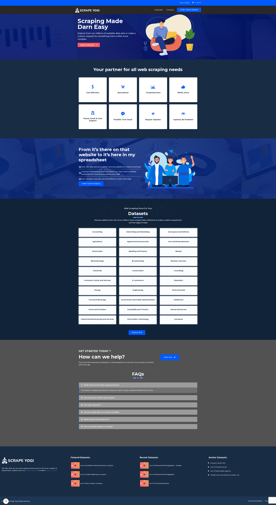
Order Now (168, 357)
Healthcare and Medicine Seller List (224, 475)
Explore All (136, 332)
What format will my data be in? (96, 419)
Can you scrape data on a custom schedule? (101, 412)
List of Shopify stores (218, 467)
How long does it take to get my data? (99, 398)
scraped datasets (32, 470)
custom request (51, 470)
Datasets (158, 10)
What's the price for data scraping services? (101, 385)
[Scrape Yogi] (89, 10)
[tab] (138, 385)
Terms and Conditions (255, 501)
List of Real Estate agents (220, 471)
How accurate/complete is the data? (98, 427)
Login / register (185, 2)
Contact (170, 10)
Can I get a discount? (92, 405)
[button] (89, 45)
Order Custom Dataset (189, 10)
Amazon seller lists (217, 463)
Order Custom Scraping (91, 184)
